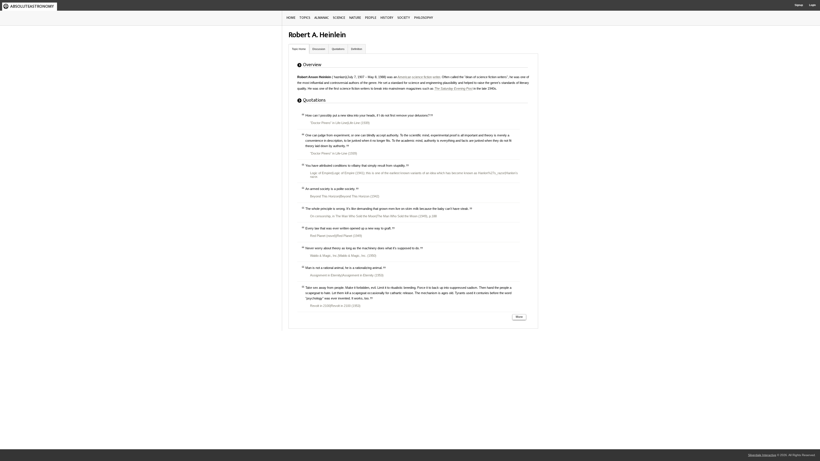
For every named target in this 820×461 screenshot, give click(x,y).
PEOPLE (370, 18)
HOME (290, 18)
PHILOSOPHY (423, 18)
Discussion (318, 49)
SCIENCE (339, 18)
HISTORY (386, 18)
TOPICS (304, 18)
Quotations (338, 49)
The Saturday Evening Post (453, 88)
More (519, 316)
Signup (799, 5)
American (404, 77)
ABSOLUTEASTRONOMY (32, 6)
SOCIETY (403, 18)
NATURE (355, 18)
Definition (356, 49)
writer (436, 77)
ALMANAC (321, 18)
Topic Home (299, 49)
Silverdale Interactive (762, 455)
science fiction (422, 77)
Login (812, 5)
